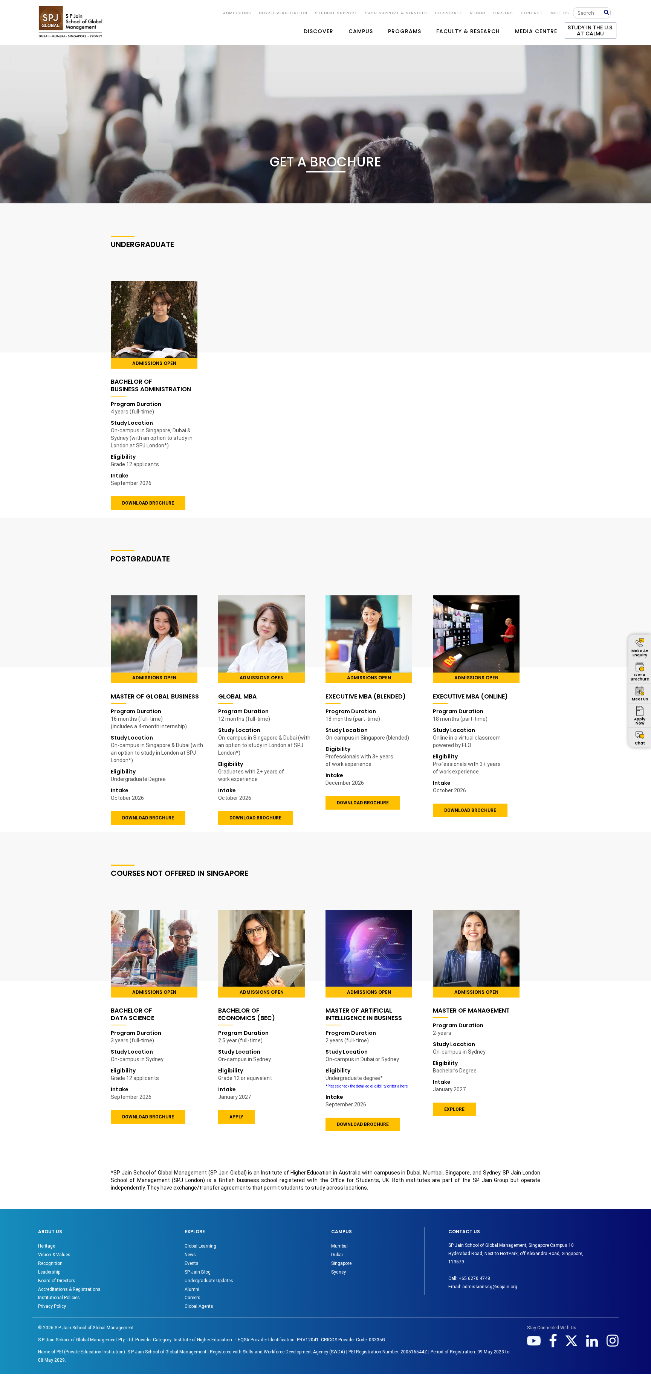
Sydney (338, 1272)
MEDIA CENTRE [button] (536, 31)
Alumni (192, 1289)
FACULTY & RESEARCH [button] (468, 31)
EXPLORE (454, 1109)
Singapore (341, 1263)
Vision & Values (54, 1254)
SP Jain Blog (198, 1272)
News (190, 1254)
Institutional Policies (59, 1297)
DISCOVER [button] (318, 31)
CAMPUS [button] (360, 31)
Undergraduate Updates (209, 1280)
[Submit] (607, 13)
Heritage (46, 1246)
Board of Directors (56, 1280)
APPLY (236, 1117)
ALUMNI (477, 13)
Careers (503, 13)
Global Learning (200, 1246)
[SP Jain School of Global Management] (70, 21)
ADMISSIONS (237, 13)
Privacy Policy (52, 1306)
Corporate (448, 13)
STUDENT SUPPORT (336, 13)
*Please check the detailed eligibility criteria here (367, 1086)
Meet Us (559, 13)
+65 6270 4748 (474, 1278)
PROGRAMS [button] (404, 31)
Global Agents (199, 1306)
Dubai (337, 1254)
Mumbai (339, 1246)
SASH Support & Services (396, 13)
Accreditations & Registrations (69, 1289)
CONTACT (532, 13)
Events (192, 1263)
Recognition (50, 1263)
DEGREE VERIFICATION (283, 13)
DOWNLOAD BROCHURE (148, 503)
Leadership (49, 1272)
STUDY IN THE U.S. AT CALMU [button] (590, 30)
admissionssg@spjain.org (489, 1286)
